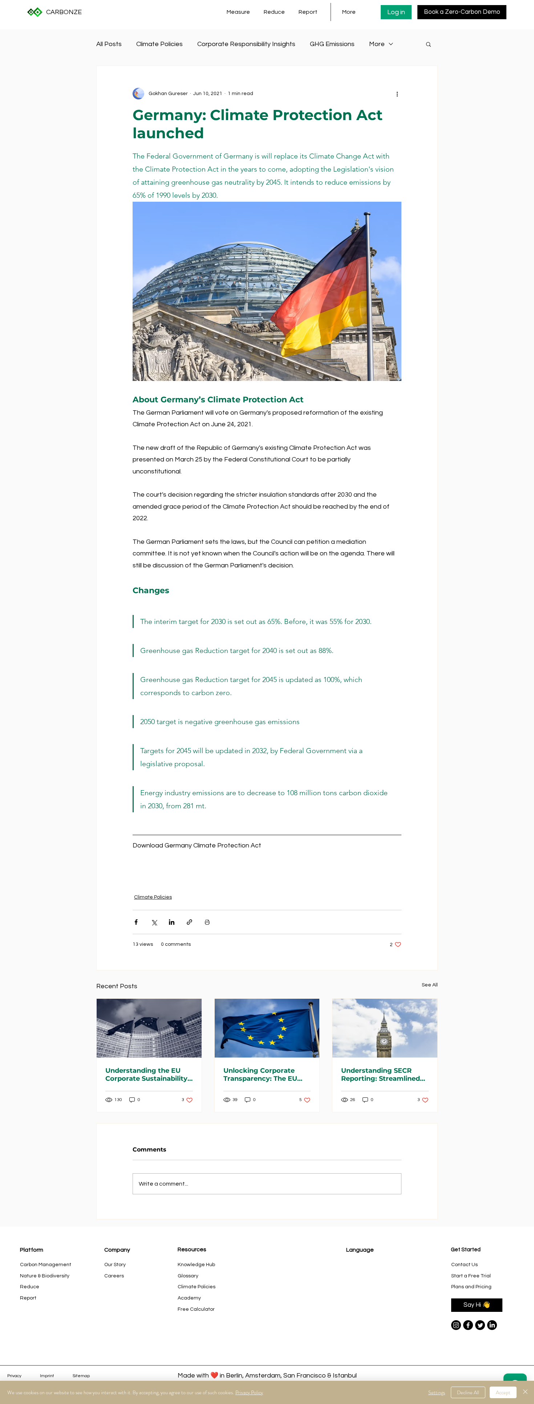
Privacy (14, 1376)
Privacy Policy (249, 1392)
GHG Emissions (332, 44)
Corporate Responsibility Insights (246, 44)
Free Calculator (196, 1309)
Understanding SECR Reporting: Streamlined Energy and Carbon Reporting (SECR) (380, 1075)
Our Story (115, 1264)
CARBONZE (64, 12)
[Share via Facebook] (136, 922)
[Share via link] (189, 922)
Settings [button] (436, 1392)
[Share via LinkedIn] (171, 922)
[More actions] (397, 93)
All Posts (109, 44)
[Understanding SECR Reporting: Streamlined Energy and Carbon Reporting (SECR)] (384, 1028)
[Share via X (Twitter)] (153, 922)
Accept (503, 1392)
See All (430, 985)
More (377, 44)
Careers (114, 1275)
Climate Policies (159, 44)
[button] (239, 12)
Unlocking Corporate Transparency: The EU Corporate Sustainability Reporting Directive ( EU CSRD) (264, 1075)
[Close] (525, 1392)
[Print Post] (207, 922)
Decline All (468, 1392)
